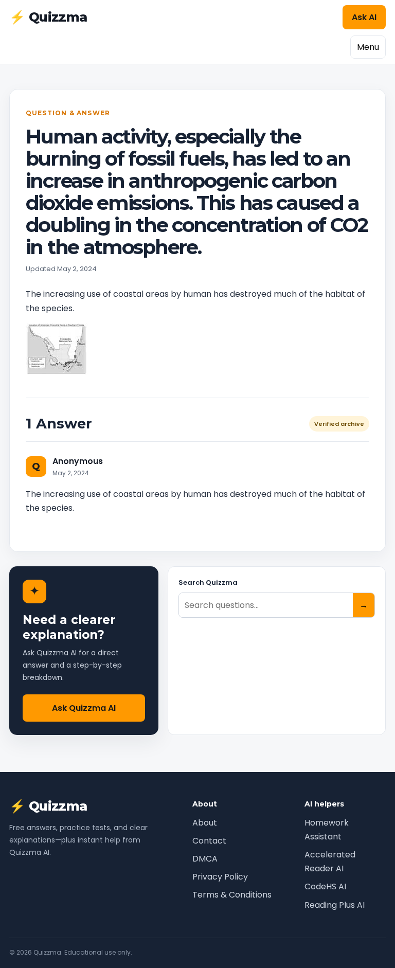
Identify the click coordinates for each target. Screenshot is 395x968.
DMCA (205, 859)
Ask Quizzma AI (84, 708)
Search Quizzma (208, 582)
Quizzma (48, 17)
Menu (368, 47)
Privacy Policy (220, 877)
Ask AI (364, 17)
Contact (209, 841)
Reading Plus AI (334, 905)
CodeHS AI (325, 886)
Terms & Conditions (232, 895)
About (204, 823)
